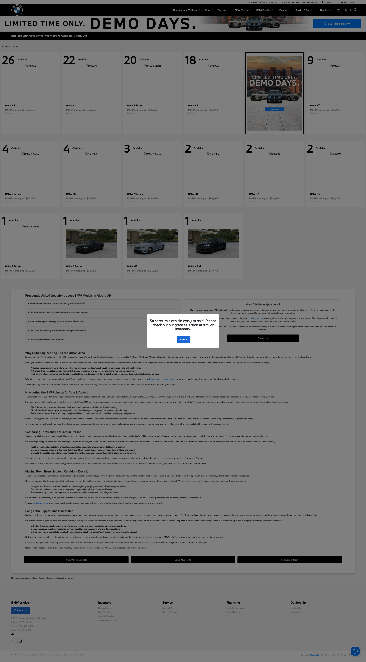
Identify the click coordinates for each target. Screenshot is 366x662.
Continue (183, 339)
